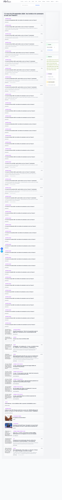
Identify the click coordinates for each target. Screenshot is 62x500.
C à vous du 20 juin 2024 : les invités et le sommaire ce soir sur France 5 (19, 137)
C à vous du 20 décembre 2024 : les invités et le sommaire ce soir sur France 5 (20, 124)
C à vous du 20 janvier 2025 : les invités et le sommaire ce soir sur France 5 (20, 117)
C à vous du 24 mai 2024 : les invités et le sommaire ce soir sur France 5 (19, 298)
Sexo (36, 1)
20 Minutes (15, 351)
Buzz (29, 1)
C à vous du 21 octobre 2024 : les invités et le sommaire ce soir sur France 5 (20, 239)
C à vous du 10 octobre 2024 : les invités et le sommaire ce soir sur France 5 (20, 265)
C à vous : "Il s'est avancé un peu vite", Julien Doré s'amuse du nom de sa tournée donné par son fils (25, 374)
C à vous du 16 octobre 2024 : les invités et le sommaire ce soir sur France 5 (20, 252)
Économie (48, 1)
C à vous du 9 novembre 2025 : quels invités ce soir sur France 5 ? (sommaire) (20, 197)
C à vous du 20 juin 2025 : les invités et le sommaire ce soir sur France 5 (19, 95)
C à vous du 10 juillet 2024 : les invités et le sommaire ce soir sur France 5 (19, 272)
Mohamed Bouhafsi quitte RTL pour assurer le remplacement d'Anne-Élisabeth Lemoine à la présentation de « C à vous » (25, 356)
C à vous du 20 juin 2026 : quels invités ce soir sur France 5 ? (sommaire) (19, 26)
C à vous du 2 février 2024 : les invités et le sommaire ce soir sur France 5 (19, 318)
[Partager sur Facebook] (2, 249)
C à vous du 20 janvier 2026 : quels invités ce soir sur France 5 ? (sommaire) (20, 69)
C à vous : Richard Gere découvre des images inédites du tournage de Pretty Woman (24, 366)
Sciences (39, 1)
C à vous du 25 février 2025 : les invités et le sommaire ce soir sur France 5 (20, 213)
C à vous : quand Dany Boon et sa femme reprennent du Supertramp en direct (24, 396)
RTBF (14, 419)
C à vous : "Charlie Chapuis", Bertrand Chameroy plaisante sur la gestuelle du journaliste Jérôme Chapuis (25, 381)
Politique (43, 1)
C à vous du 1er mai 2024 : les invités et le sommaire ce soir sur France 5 (19, 311)
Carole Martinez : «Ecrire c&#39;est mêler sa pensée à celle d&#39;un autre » (20, 403)
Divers (15, 337)
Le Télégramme (16, 435)
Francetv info (15, 334)
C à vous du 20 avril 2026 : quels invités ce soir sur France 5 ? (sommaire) (19, 44)
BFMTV (15, 428)
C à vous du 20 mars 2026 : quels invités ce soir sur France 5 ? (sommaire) (19, 52)
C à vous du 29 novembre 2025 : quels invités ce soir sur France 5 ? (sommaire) (21, 180)
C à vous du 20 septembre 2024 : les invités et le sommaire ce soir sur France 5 (21, 20)
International (16, 423)
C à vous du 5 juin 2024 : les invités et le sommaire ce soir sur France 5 (19, 291)
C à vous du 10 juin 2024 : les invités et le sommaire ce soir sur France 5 (19, 285)
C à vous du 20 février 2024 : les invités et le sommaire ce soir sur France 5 (20, 156)
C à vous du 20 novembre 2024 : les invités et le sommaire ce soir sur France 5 (20, 130)
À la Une (22, 1)
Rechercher (37, 5)
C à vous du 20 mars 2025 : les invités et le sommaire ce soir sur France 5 (19, 104)
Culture (33, 1)
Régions (52, 1)
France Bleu (15, 445)
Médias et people (8, 18)
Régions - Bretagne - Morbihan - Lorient (20, 431)
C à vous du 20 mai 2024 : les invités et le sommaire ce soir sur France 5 (19, 143)
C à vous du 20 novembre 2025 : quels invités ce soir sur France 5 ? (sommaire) (21, 87)
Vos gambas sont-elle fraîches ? (19, 417)
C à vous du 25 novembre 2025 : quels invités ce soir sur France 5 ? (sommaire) (21, 189)
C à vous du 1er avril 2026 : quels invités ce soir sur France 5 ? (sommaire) (20, 163)
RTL (14, 340)
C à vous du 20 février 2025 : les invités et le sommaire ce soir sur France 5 (20, 110)
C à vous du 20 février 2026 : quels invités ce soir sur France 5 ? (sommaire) (20, 61)
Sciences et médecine (17, 329)
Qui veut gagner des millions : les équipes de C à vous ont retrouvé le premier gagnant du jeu (24, 389)
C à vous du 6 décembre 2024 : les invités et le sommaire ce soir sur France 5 (20, 226)
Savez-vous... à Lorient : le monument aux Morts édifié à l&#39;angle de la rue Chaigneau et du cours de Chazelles (24, 433)
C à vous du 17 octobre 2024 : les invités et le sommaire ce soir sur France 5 (20, 245)
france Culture (8, 405)
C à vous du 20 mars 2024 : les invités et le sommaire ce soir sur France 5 (19, 150)
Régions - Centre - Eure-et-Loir (19, 371)
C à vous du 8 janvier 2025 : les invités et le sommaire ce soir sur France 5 (20, 219)
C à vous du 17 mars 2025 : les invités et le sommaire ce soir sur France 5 (19, 206)
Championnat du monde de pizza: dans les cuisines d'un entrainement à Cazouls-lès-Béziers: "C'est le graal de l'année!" (24, 441)
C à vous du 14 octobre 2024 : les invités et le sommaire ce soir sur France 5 (20, 259)
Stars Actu (7, 22)
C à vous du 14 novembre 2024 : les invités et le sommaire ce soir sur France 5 (20, 232)
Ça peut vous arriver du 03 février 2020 (21, 338)
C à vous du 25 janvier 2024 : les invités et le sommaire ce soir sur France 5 (20, 324)
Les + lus (26, 1)
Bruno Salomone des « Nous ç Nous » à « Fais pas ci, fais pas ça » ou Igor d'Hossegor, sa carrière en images (25, 450)
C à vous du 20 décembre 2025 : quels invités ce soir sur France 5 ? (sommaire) (20, 78)
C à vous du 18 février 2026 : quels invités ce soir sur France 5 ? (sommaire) (20, 172)
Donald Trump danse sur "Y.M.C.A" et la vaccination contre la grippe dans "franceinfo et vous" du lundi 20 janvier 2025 (25, 332)
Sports (57, 1)
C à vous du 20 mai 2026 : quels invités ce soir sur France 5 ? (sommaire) (19, 35)
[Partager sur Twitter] (2, 251)
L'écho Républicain (16, 368)
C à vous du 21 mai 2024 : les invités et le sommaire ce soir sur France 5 (19, 304)
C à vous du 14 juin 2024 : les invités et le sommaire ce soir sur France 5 (19, 278)
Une (15, 344)
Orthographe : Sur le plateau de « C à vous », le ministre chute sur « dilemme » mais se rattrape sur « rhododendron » (25, 347)
